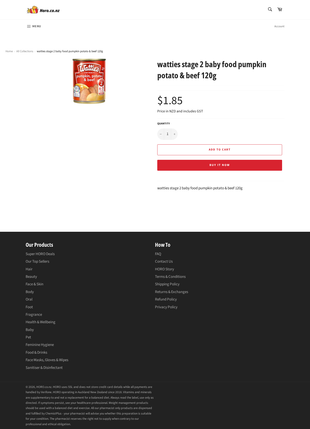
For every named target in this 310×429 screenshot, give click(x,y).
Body (30, 292)
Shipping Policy (167, 284)
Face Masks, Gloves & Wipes (47, 360)
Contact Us (164, 261)
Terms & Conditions (170, 276)
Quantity (163, 124)
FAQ (158, 254)
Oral (29, 299)
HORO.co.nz (44, 387)
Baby (30, 330)
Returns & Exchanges (171, 292)
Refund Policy (166, 299)
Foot (29, 307)
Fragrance (34, 314)
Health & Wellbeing (40, 322)
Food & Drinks (36, 352)
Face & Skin (34, 284)
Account (279, 26)
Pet (28, 337)
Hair (29, 269)
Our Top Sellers (37, 261)
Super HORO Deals (40, 254)
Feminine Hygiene (40, 345)
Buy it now (219, 165)
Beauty (31, 276)
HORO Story (164, 269)
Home (9, 51)
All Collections (24, 51)
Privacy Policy (166, 307)
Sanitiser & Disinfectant (44, 367)
